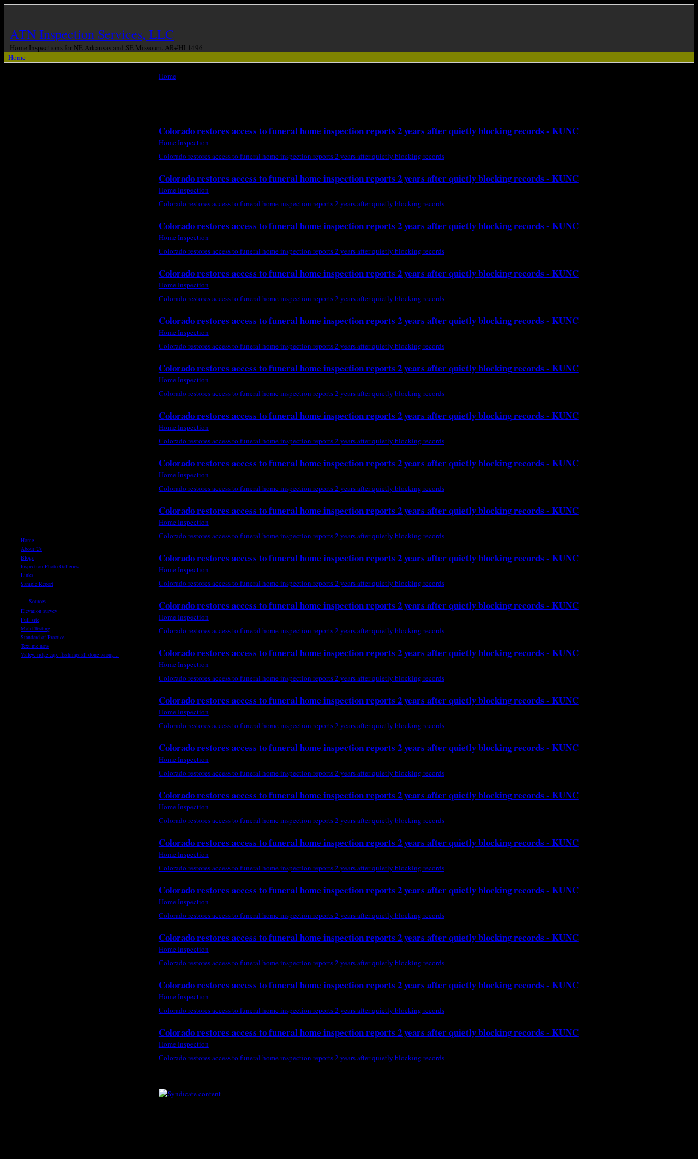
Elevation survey (39, 611)
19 (326, 1078)
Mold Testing (35, 628)
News (27, 592)
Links (27, 575)
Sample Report (37, 583)
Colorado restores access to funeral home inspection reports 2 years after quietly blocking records (301, 156)
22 (407, 1078)
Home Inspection (184, 142)
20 (353, 1078)
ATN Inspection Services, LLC (92, 34)
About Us (31, 549)
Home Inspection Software (384, 1150)
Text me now (35, 646)
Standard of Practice (42, 637)
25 (488, 1078)
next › (600, 1078)
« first (219, 1078)
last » (635, 1078)
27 (542, 1078)
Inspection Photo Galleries (50, 566)
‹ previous (261, 1078)
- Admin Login (445, 1150)
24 (461, 1078)
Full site (30, 619)
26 (515, 1078)
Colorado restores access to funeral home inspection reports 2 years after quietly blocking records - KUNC (369, 130)
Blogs (27, 557)
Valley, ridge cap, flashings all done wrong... (70, 654)
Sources (37, 601)
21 (380, 1078)
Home (17, 57)
